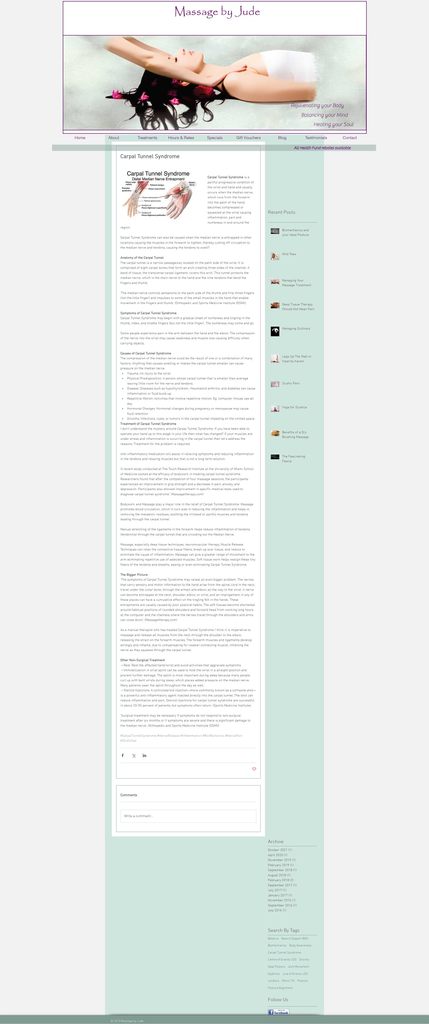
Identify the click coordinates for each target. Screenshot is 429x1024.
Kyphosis (274, 974)
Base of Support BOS (294, 939)
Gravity (304, 960)
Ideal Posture (276, 967)
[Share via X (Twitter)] (133, 755)
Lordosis (273, 981)
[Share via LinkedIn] (144, 755)
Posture (302, 981)
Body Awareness (300, 946)
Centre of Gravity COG (282, 960)
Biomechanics (277, 946)
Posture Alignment (280, 988)
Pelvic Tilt (288, 981)
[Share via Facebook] (122, 755)
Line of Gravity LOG (295, 974)
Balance (273, 939)
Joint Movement (298, 967)
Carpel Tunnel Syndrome (284, 953)
